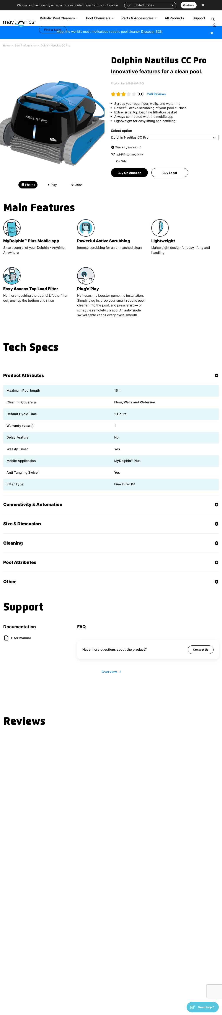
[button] (150, 5)
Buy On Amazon (129, 173)
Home (6, 45)
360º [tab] (78, 185)
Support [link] (199, 18)
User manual (21, 638)
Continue (188, 5)
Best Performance (25, 45)
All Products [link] (174, 18)
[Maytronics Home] (19, 21)
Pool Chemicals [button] (98, 18)
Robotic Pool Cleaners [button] (57, 18)
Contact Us (200, 649)
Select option (121, 131)
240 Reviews (156, 94)
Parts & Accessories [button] (137, 18)
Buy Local (170, 173)
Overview (109, 672)
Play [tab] (54, 185)
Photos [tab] (30, 185)
